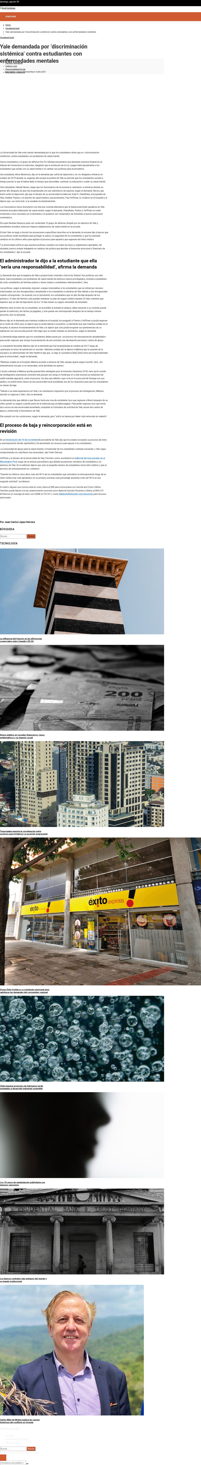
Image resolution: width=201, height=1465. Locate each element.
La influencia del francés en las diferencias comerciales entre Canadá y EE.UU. (21, 640)
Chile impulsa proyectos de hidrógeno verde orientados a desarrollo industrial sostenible (21, 1087)
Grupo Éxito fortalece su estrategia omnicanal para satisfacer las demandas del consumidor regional (24, 991)
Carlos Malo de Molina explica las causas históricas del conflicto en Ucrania (20, 1421)
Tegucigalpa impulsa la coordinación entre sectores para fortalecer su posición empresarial (23, 832)
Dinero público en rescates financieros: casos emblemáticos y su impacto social (22, 736)
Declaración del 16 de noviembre (22, 440)
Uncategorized (7, 37)
